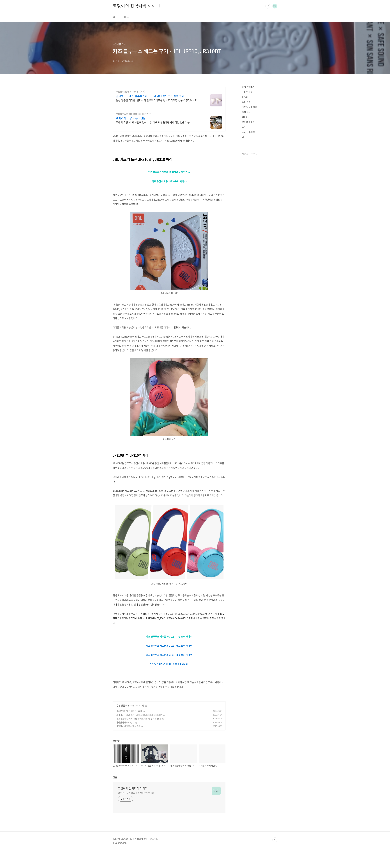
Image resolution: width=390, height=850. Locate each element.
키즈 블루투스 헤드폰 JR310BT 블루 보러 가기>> (169, 654)
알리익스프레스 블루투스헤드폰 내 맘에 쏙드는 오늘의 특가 (150, 96)
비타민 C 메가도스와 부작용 (128, 726)
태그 (126, 17)
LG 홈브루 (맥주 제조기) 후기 (129, 710)
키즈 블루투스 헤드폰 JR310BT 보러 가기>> (169, 172)
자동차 (245, 97)
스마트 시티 (247, 91)
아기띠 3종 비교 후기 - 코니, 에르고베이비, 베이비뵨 (139, 714)
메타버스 (246, 117)
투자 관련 (246, 102)
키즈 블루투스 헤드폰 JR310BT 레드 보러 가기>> (169, 645)
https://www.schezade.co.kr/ (130, 113)
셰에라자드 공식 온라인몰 (131, 118)
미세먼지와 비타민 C (125, 722)
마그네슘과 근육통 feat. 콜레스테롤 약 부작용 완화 (138, 718)
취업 (244, 127)
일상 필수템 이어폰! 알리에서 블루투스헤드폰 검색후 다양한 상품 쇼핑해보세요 (156, 100)
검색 (268, 6)
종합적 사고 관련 (249, 107)
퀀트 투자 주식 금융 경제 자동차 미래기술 (136, 792)
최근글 (245, 154)
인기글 (254, 154)
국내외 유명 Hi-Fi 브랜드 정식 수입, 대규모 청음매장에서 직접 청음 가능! (153, 122)
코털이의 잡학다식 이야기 (136, 6)
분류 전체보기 (248, 86)
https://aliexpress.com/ (127, 91)
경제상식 (246, 112)
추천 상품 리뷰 (123, 705)
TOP (274, 839)
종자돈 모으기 (248, 122)
